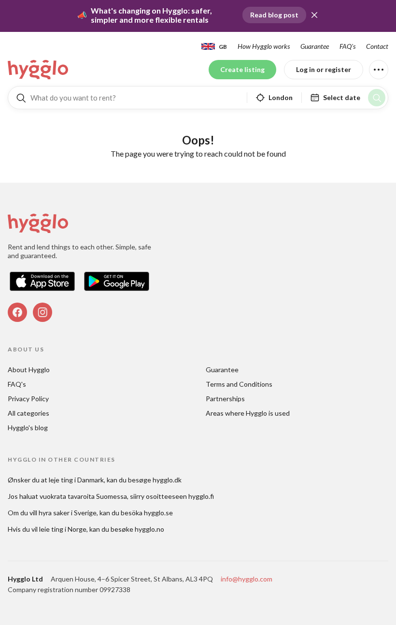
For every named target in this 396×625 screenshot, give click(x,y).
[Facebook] (17, 312)
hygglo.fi (201, 496)
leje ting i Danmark (76, 480)
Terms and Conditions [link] (239, 384)
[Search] (376, 97)
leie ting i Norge (62, 529)
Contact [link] (377, 46)
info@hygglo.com (246, 579)
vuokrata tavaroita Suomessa (83, 496)
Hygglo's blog (28, 427)
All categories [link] (28, 413)
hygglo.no (149, 529)
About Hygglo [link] (29, 369)
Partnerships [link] (225, 398)
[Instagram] (42, 312)
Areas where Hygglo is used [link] (248, 413)
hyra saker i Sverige (68, 513)
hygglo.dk (167, 480)
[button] (314, 15)
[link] (39, 69)
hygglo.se (158, 513)
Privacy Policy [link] (28, 398)
